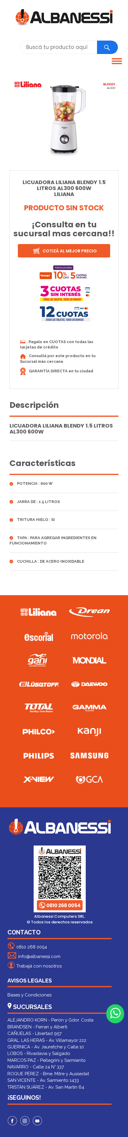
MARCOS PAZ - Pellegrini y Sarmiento (46, 1060)
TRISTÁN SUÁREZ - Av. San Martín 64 (45, 1087)
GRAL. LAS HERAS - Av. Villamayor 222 (46, 1040)
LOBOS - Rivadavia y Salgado (38, 1053)
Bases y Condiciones (29, 995)
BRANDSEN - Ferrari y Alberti (37, 1027)
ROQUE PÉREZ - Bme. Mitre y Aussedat (48, 1073)
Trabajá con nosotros (39, 966)
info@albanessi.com (39, 956)
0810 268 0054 (31, 947)
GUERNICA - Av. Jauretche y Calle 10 (45, 1047)
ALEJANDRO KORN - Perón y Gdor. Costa (50, 1020)
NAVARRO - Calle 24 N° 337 (35, 1067)
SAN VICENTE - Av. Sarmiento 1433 (43, 1080)
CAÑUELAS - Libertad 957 (34, 1033)
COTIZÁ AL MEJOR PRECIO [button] (69, 251)
